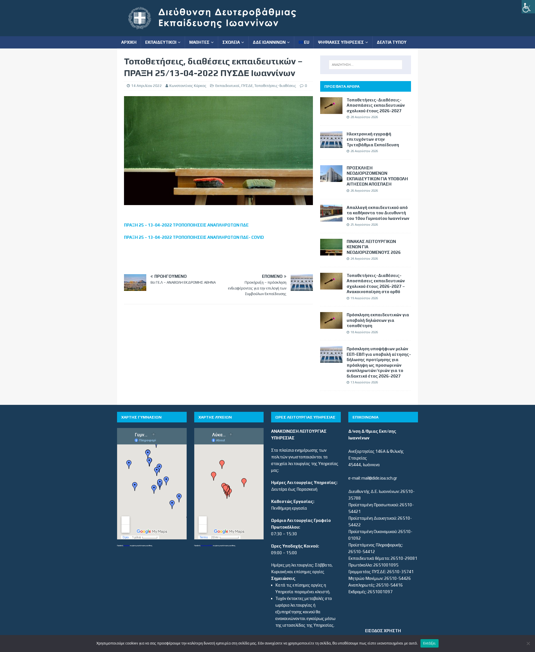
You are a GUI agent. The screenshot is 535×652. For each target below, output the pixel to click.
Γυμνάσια (126, 545)
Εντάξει (429, 643)
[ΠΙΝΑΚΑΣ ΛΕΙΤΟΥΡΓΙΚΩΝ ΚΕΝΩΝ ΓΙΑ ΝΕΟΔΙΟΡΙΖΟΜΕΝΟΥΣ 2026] (331, 252)
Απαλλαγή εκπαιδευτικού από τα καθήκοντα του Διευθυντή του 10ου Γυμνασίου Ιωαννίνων (378, 213)
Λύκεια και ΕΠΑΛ (207, 545)
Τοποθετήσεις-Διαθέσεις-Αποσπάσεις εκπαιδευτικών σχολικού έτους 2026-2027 (376, 105)
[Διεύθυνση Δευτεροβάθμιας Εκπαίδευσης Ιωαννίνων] (217, 32)
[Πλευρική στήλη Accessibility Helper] (528, 6)
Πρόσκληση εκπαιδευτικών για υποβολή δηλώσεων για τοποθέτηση (378, 320)
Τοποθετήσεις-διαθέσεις (275, 86)
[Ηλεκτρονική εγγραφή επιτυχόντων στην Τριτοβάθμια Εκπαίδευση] (331, 144)
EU (306, 42)
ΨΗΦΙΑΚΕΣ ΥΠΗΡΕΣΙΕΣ (341, 42)
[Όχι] (528, 643)
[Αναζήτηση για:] (366, 64)
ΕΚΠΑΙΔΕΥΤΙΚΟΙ (160, 42)
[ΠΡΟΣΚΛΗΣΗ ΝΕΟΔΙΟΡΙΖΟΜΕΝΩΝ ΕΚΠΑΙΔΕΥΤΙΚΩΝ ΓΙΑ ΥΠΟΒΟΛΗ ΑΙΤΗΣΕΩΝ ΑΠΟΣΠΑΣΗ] (331, 178)
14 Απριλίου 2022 (146, 86)
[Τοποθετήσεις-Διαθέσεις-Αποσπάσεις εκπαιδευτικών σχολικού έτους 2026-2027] (331, 110)
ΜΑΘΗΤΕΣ (199, 42)
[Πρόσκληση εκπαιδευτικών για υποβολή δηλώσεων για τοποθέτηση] (331, 325)
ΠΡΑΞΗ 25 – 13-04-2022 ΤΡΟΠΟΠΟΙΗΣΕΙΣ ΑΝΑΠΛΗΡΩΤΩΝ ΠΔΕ (186, 225)
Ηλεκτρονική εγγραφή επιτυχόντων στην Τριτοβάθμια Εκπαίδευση (373, 139)
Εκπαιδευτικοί (227, 86)
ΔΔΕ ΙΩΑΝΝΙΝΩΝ (269, 42)
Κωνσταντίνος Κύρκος (187, 86)
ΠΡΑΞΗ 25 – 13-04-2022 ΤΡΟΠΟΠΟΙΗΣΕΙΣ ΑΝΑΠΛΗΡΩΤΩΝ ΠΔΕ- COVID (194, 237)
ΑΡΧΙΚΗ (129, 42)
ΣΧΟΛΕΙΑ (231, 42)
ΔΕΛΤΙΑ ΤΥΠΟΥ (392, 42)
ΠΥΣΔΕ (247, 86)
